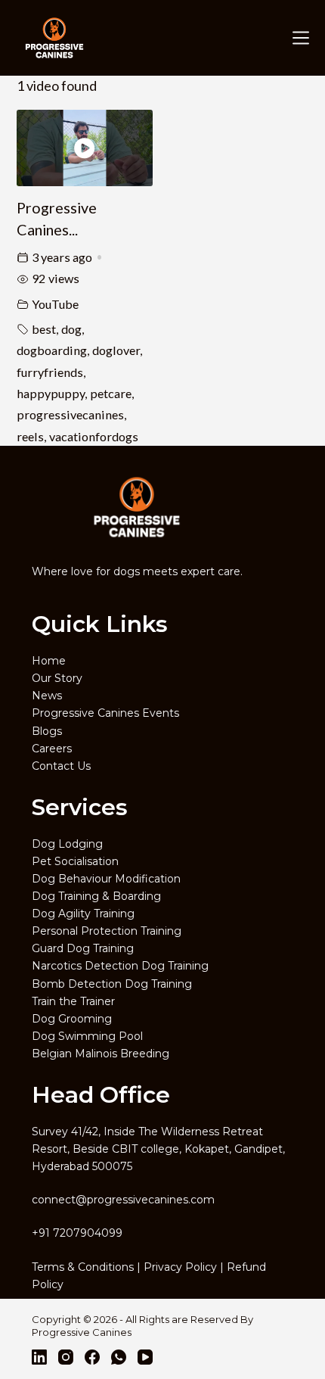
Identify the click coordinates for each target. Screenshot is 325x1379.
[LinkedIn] (39, 1357)
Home (49, 661)
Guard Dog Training (83, 948)
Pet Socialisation (75, 861)
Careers (52, 748)
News (47, 695)
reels (30, 436)
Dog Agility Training (83, 913)
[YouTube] (145, 1357)
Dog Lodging (67, 844)
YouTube (55, 304)
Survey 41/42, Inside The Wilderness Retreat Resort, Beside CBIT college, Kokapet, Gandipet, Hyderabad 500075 (158, 1149)
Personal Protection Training (106, 931)
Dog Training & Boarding (96, 896)
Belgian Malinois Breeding (100, 1053)
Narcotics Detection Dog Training (120, 966)
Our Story (57, 678)
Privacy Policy (180, 1267)
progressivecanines (70, 414)
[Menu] (297, 38)
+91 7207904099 (77, 1233)
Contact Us (61, 766)
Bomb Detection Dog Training (112, 984)
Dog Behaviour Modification (106, 879)
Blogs (47, 731)
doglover (116, 350)
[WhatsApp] (118, 1357)
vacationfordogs (93, 436)
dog (71, 329)
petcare (111, 393)
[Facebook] (92, 1357)
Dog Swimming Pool (87, 1036)
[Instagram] (65, 1357)
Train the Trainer (73, 1001)
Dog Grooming (72, 1019)
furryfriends (50, 372)
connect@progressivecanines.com (123, 1199)
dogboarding (52, 350)
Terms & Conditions (83, 1267)
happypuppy (51, 393)
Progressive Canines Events (105, 713)
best (44, 329)
